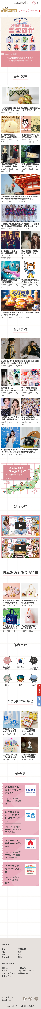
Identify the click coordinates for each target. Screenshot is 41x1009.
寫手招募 (6, 970)
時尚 (20, 954)
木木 (3, 287)
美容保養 (22, 949)
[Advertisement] (20, 912)
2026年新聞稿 (6, 258)
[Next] (37, 42)
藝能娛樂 (6, 957)
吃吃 (23, 258)
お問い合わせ (7, 976)
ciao (20, 113)
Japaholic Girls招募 (27, 970)
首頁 (4, 949)
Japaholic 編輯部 (27, 142)
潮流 (4, 951)
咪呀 (3, 142)
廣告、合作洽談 (8, 973)
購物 (20, 957)
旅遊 (20, 951)
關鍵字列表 (23, 973)
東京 (23, 10)
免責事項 (22, 967)
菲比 (23, 171)
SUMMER (21, 201)
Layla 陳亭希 (6, 171)
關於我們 (6, 967)
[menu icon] (2, 3)
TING (20, 366)
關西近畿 (34, 10)
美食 (4, 954)
